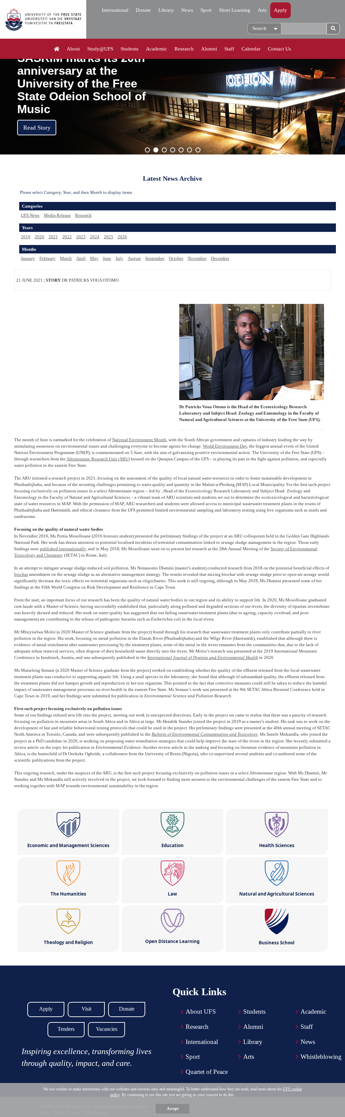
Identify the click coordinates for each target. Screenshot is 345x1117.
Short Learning (234, 10)
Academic (156, 48)
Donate (143, 10)
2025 (108, 236)
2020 (39, 236)
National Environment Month (139, 439)
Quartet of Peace (207, 1071)
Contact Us (279, 48)
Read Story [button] (37, 127)
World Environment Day (225, 446)
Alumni (209, 48)
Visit (86, 1009)
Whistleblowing (321, 1056)
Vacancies (106, 1029)
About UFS (201, 1011)
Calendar (251, 48)
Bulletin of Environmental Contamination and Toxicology (205, 734)
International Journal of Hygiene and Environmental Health (202, 657)
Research (184, 48)
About (73, 48)
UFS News (30, 215)
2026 (122, 236)
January (28, 258)
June (107, 258)
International (115, 10)
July (119, 258)
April (81, 258)
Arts (262, 10)
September (154, 258)
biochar (21, 574)
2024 (94, 236)
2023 (81, 236)
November (197, 258)
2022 (67, 236)
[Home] (56, 49)
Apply (280, 10)
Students (129, 48)
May (94, 258)
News (187, 10)
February (47, 258)
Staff (229, 48)
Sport (206, 10)
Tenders (66, 1029)
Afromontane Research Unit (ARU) (98, 458)
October (176, 258)
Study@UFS (100, 48)
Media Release (57, 215)
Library (166, 10)
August (134, 258)
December (220, 258)
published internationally (63, 548)
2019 (25, 236)
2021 (53, 236)
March (66, 258)
